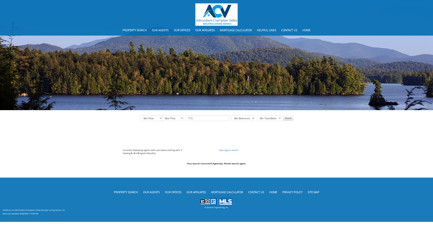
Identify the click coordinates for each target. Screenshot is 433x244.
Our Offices (182, 30)
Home (306, 30)
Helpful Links (266, 30)
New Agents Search (228, 150)
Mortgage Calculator (236, 30)
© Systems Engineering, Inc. (216, 207)
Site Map (313, 192)
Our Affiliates (205, 30)
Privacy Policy (292, 192)
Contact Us (289, 30)
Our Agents (160, 30)
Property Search (135, 30)
